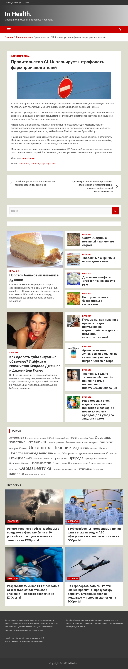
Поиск (115, 210)
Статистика (95, 463)
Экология (14, 485)
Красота (13, 353)
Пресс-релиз (60, 458)
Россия (56, 463)
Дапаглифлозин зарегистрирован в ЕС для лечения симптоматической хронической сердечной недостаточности (92, 186)
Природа (76, 458)
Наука (103, 448)
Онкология (99, 454)
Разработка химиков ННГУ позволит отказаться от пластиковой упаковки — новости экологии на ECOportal (33, 591)
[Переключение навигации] (9, 29)
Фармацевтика (20, 56)
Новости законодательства (31, 453)
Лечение (34, 163)
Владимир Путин (62, 438)
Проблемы (14, 463)
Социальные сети (78, 463)
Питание (14, 271)
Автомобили (16, 437)
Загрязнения (36, 442)
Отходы (111, 453)
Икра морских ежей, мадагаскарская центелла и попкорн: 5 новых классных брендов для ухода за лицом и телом (98, 409)
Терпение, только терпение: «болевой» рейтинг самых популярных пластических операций (99, 381)
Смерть (64, 463)
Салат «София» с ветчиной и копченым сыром (98, 241)
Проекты (25, 463)
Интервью (93, 442)
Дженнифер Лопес (86, 438)
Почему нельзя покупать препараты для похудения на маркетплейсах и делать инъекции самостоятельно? (100, 328)
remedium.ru (28, 158)
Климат (23, 448)
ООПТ (57, 453)
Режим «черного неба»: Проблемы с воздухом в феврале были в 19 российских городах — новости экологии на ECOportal (33, 534)
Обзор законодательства (77, 453)
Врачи (74, 438)
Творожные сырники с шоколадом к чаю (98, 259)
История (13, 448)
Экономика (84, 469)
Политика (48, 459)
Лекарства (24, 163)
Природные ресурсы (96, 458)
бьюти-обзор (98, 469)
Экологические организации (64, 469)
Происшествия (41, 463)
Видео (50, 438)
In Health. (18, 14)
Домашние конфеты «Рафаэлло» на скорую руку (98, 280)
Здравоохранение (55, 442)
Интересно (106, 442)
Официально (20, 458)
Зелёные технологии (77, 442)
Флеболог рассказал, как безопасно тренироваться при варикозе (35, 183)
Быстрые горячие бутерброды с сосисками (95, 300)
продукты (39, 474)
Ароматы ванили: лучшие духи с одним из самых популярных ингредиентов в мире (99, 355)
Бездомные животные (35, 438)
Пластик (37, 458)
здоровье (16, 474)
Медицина (80, 448)
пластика (29, 474)
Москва (93, 449)
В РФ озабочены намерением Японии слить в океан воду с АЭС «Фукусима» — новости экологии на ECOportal (94, 534)
